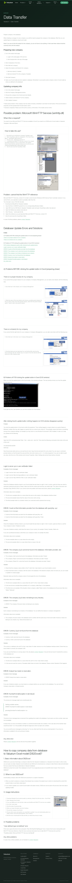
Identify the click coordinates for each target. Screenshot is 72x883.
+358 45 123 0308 (62, 858)
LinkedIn (60, 860)
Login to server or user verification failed (15, 247)
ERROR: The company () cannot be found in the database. (19, 251)
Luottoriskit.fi (23, 856)
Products (22, 2)
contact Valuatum (25, 219)
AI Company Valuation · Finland (26, 862)
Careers (35, 860)
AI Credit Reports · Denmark (25, 859)
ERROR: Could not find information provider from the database (19, 249)
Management (36, 858)
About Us (55, 2)
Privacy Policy (49, 858)
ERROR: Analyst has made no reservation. (14, 257)
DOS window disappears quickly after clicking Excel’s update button (21, 245)
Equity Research (39, 2)
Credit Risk (30, 2)
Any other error (7, 261)
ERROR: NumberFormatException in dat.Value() (15, 259)
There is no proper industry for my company (15, 237)
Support (48, 2)
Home (16, 2)
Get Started (64, 2)
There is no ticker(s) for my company (13, 239)
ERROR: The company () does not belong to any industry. (19, 253)
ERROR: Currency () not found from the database (17, 255)
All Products (23, 872)
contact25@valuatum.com (63, 856)
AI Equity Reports (24, 865)
